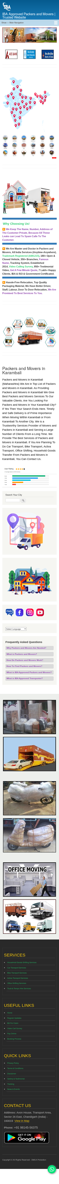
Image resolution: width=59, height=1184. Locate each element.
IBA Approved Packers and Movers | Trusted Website (28, 15)
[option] (11, 54)
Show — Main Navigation (13, 22)
